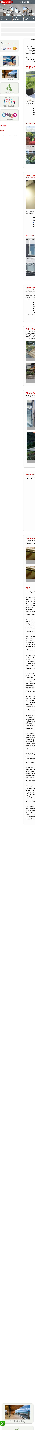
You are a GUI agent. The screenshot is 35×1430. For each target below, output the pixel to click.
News (2, 130)
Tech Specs (29, 69)
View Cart (7, 43)
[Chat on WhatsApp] (2, 1423)
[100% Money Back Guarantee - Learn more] (15, 48)
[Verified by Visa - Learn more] (3, 48)
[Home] (7, 2)
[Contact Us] (9, 120)
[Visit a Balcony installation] (9, 107)
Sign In (14, 43)
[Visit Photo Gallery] (9, 80)
